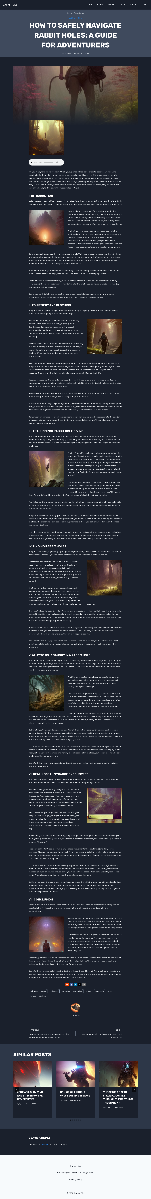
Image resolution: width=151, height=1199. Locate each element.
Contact (134, 5)
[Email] (84, 984)
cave (43, 991)
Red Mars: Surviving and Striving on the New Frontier (30, 1096)
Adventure (75, 18)
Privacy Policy (75, 1179)
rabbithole (99, 991)
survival (33, 996)
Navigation (77, 991)
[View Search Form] (145, 5)
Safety (109, 991)
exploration (65, 991)
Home (90, 5)
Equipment (53, 991)
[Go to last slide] (17, 1089)
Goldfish (68, 53)
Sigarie (21, 1104)
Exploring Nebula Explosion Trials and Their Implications (102, 1033)
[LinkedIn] (75, 984)
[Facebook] (71, 984)
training (42, 996)
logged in (44, 1144)
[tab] (70, 1120)
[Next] (134, 1089)
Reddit (99, 5)
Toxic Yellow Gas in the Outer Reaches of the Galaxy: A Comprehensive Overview (49, 1033)
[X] (79, 984)
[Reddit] (67, 984)
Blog (123, 5)
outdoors (88, 991)
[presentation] (32, 1074)
